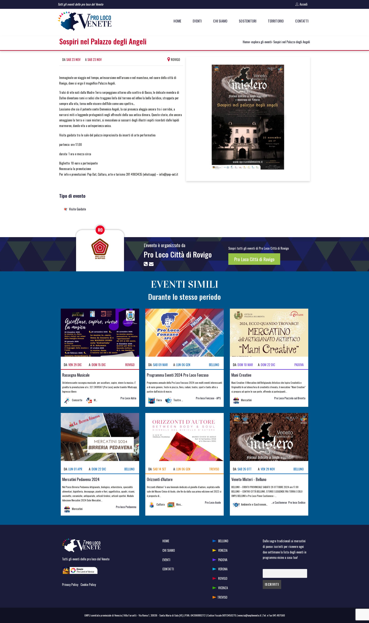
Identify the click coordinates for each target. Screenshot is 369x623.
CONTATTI (168, 569)
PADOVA (222, 559)
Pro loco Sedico (296, 502)
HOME (165, 541)
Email (265, 566)
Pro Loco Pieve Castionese (272, 502)
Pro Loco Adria (128, 398)
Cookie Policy (88, 584)
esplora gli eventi (261, 42)
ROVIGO (222, 578)
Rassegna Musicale (76, 375)
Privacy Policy (70, 584)
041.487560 (279, 615)
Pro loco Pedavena (126, 507)
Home (246, 42)
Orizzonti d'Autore (160, 479)
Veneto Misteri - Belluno (248, 479)
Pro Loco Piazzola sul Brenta (289, 398)
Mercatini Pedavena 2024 (81, 479)
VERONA (223, 569)
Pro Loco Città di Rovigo (178, 254)
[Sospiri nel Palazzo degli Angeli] (247, 118)
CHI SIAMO (168, 550)
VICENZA (223, 588)
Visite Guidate (77, 209)
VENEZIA (223, 550)
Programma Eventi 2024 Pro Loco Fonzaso (178, 375)
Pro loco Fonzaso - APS (208, 398)
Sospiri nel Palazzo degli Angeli (291, 42)
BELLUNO (223, 541)
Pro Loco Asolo (213, 502)
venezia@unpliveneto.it (249, 615)
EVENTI (166, 559)
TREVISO (222, 597)
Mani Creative (241, 375)
